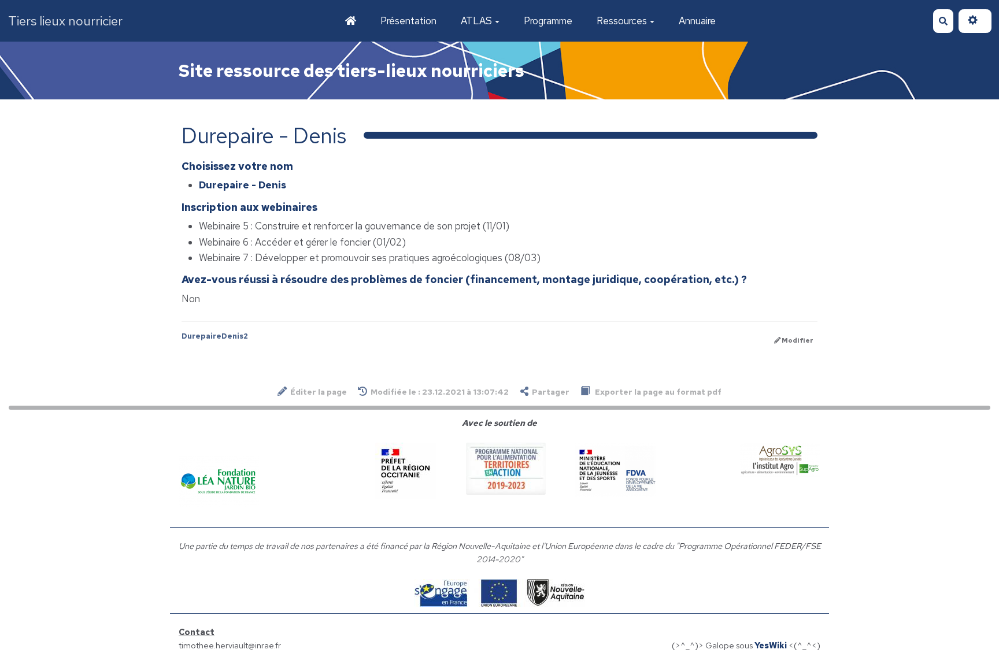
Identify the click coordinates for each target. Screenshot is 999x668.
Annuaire (697, 20)
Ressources (622, 20)
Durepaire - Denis (242, 185)
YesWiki (770, 645)
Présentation (408, 20)
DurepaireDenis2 (215, 336)
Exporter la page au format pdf (657, 392)
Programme (548, 20)
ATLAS (476, 20)
